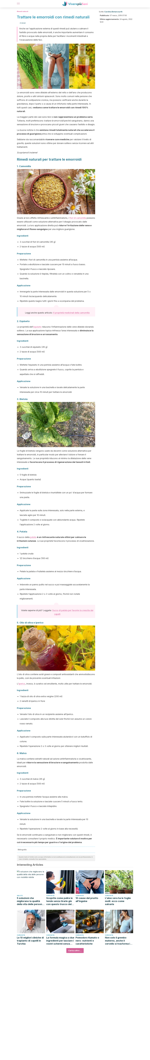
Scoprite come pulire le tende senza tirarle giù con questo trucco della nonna (60, 901)
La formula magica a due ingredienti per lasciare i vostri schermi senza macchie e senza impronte (60, 940)
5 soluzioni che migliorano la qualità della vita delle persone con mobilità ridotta (30, 901)
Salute (20, 895)
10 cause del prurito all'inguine (87, 900)
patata (33, 537)
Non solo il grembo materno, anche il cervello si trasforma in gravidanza (118, 940)
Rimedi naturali (22, 11)
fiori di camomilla (78, 218)
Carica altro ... (75, 950)
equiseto (37, 327)
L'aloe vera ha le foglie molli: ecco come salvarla (118, 901)
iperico (22, 683)
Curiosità (50, 895)
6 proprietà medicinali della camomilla (71, 312)
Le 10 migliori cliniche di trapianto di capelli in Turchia (30, 940)
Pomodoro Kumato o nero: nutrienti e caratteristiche (87, 940)
